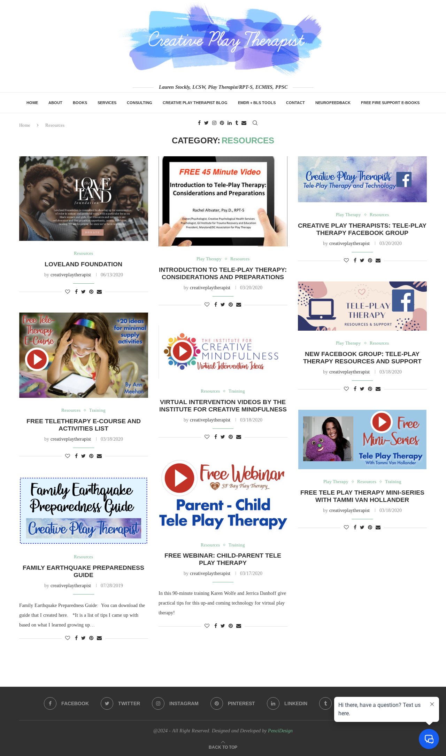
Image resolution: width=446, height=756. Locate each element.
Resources (83, 253)
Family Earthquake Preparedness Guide (83, 571)
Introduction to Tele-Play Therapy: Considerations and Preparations (223, 273)
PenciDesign (280, 730)
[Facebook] (199, 123)
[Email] (243, 123)
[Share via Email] (99, 292)
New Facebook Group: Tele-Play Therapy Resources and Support (362, 358)
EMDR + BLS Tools (257, 103)
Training (97, 410)
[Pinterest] (222, 123)
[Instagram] (214, 123)
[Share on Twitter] (83, 292)
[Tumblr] (236, 123)
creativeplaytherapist (71, 274)
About (55, 103)
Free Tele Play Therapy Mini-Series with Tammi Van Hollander (362, 496)
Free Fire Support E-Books (390, 103)
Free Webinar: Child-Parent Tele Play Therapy (222, 559)
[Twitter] (206, 123)
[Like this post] (67, 292)
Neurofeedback (333, 103)
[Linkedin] (230, 123)
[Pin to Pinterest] (91, 292)
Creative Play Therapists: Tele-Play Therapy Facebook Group (362, 229)
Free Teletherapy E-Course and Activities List (83, 425)
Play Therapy (209, 258)
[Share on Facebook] (76, 292)
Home (32, 103)
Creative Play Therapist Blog (195, 103)
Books (80, 103)
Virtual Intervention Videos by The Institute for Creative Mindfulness (223, 406)
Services (107, 103)
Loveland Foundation (83, 264)
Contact (295, 103)
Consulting (139, 103)
